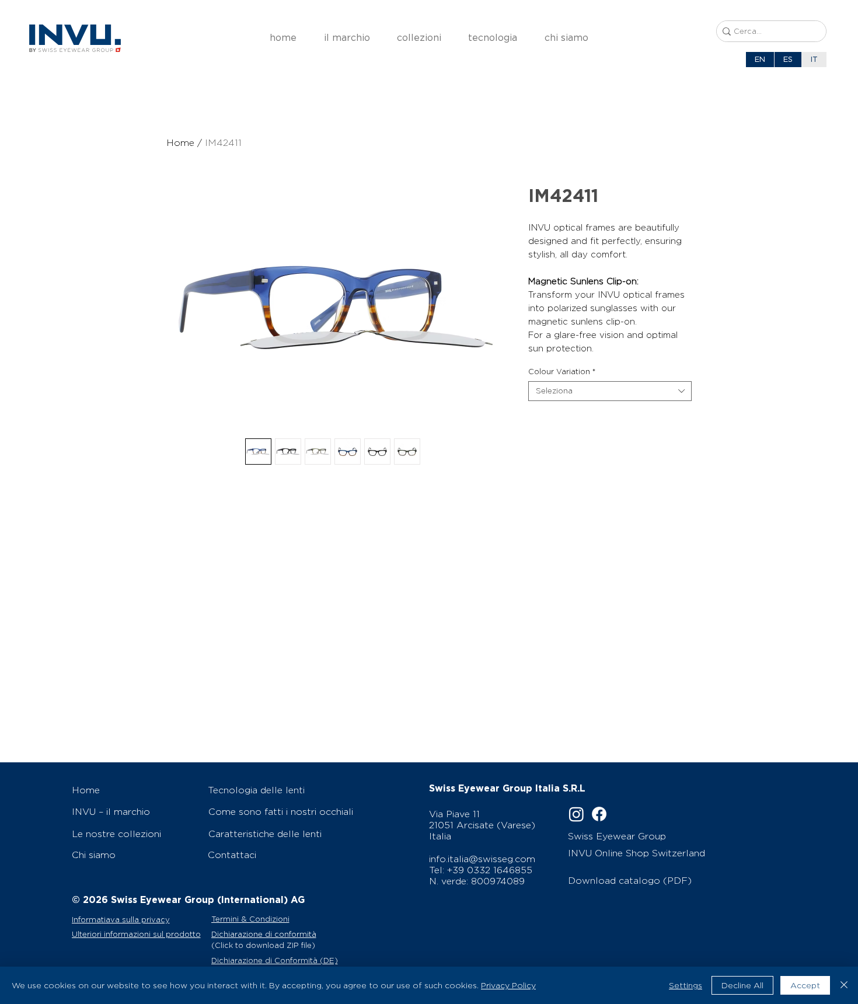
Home (180, 142)
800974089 (498, 881)
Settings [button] (685, 985)
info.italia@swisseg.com (482, 858)
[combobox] (610, 391)
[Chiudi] (844, 985)
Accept (805, 985)
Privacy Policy (508, 985)
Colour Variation (561, 371)
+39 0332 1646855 (489, 870)
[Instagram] (576, 814)
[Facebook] (599, 814)
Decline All (742, 985)
